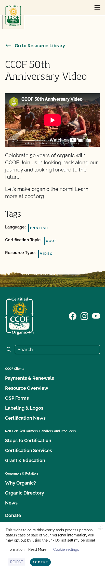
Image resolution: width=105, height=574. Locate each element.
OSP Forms (17, 398)
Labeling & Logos (24, 408)
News (11, 503)
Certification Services (28, 450)
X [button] (100, 527)
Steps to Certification (28, 440)
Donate (13, 515)
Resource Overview (26, 388)
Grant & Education (25, 460)
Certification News (25, 418)
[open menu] (97, 8)
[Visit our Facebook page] (72, 316)
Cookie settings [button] (66, 549)
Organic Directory (24, 493)
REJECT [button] (16, 562)
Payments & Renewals (29, 378)
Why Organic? (20, 483)
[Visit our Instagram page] (84, 316)
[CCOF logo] (13, 16)
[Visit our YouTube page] (96, 316)
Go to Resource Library (40, 45)
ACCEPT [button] (40, 562)
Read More (37, 549)
